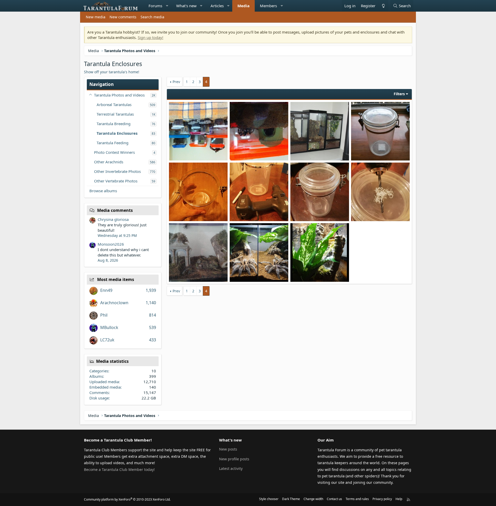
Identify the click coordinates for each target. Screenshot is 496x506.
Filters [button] (399, 93)
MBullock (109, 327)
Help (399, 499)
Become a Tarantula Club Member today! (119, 469)
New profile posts (234, 458)
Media (243, 5)
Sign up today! (150, 37)
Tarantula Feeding (112, 142)
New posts (228, 449)
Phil (103, 315)
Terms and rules (357, 499)
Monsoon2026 (111, 244)
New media (95, 16)
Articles (217, 5)
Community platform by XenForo (127, 499)
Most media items (115, 279)
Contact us (334, 499)
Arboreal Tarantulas (114, 104)
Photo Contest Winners (114, 152)
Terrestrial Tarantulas (115, 114)
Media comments (115, 210)
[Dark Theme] (383, 6)
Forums (155, 5)
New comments (123, 16)
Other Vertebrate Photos (115, 180)
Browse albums (103, 190)
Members (268, 5)
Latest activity (231, 468)
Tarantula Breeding (113, 123)
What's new (186, 5)
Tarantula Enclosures (117, 133)
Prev (176, 81)
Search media (152, 16)
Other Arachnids (108, 161)
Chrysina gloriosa (113, 219)
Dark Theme (291, 499)
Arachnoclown (114, 303)
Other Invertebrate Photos (117, 171)
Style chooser (268, 499)
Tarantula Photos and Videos (119, 95)
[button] (167, 6)
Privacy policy (382, 499)
